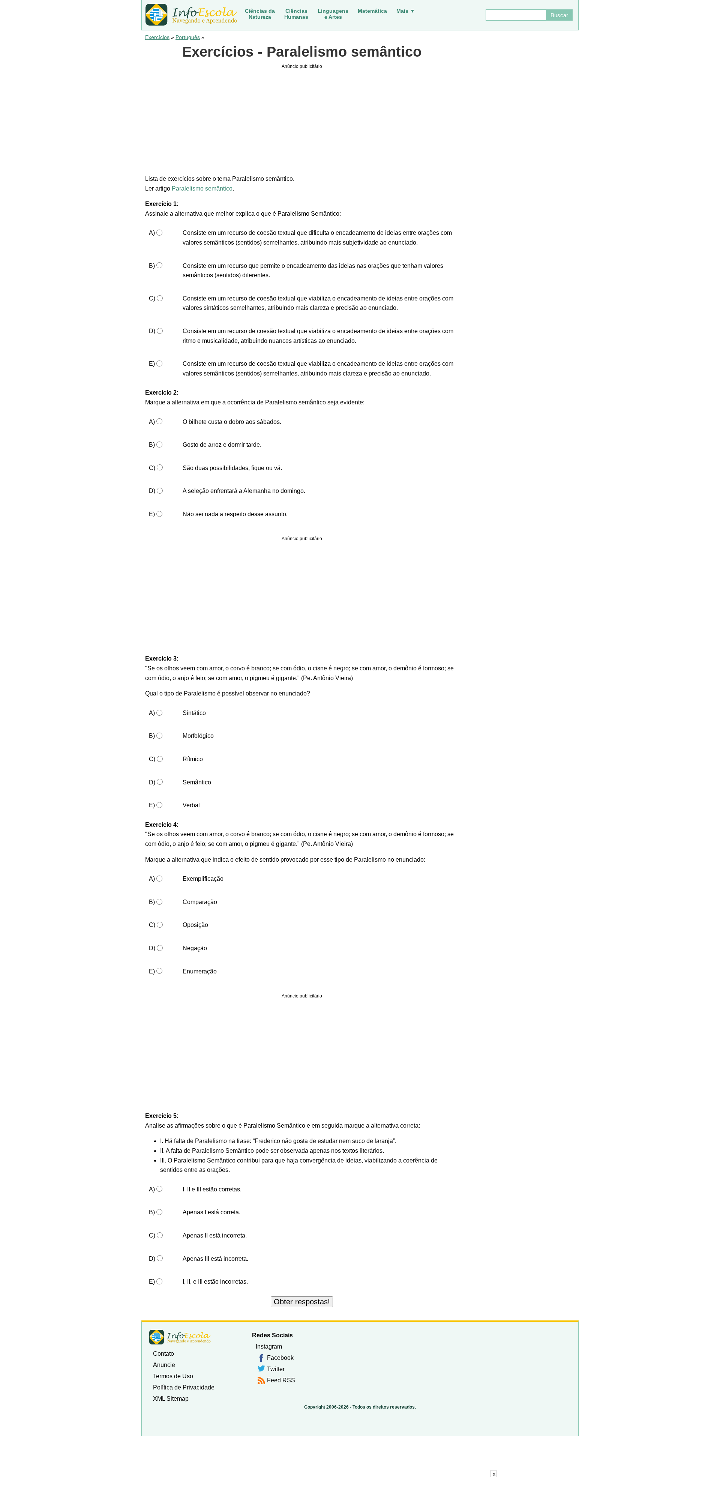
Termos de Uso (173, 1376)
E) (152, 363)
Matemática (372, 11)
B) (152, 266)
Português (188, 37)
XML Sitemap (171, 1398)
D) (152, 331)
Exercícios (157, 37)
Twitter (276, 1369)
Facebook (280, 1358)
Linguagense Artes (333, 14)
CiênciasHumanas (296, 14)
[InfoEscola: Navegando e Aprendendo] (191, 15)
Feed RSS (281, 1380)
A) (152, 233)
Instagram (269, 1346)
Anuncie (164, 1365)
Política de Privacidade (183, 1387)
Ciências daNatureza (260, 14)
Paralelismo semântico (202, 188)
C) (152, 298)
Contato (163, 1353)
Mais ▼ (405, 11)
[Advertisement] (360, 1494)
